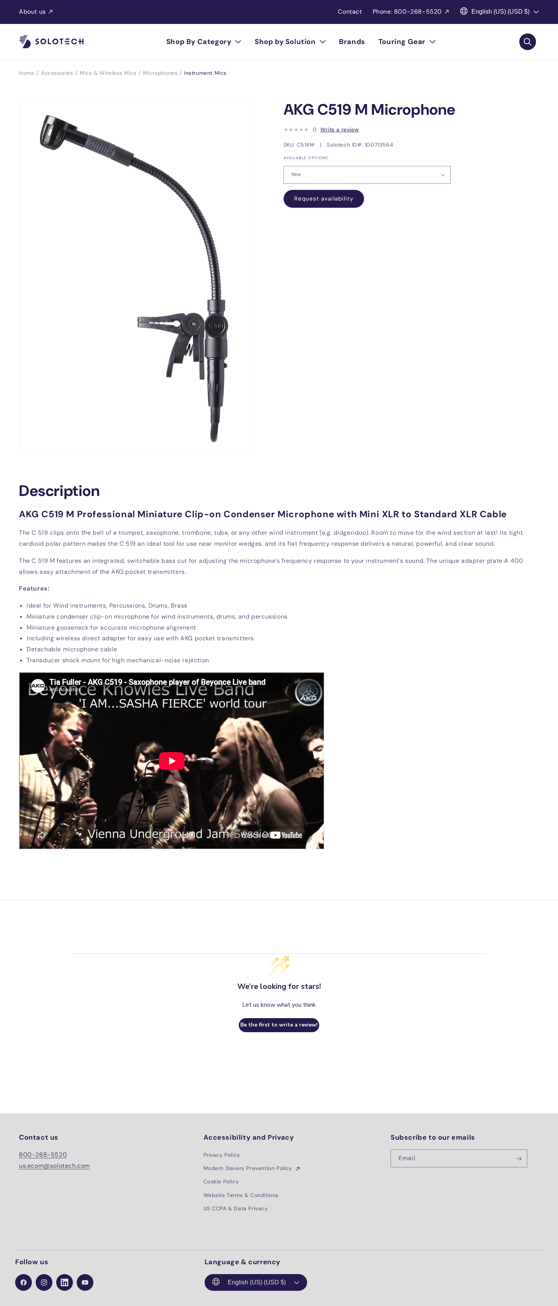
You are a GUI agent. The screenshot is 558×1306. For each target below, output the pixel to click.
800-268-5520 (43, 1155)
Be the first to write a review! (279, 1025)
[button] (203, 42)
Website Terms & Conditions (241, 1195)
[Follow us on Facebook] (23, 1282)
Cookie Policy (221, 1181)
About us (32, 12)
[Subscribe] (518, 1159)
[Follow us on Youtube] (85, 1282)
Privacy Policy (221, 1155)
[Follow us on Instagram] (44, 1282)
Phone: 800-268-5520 (407, 12)
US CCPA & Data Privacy (235, 1208)
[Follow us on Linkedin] (64, 1282)
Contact (350, 12)
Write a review (339, 129)
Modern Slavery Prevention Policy (248, 1168)
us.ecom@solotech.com (54, 1166)
